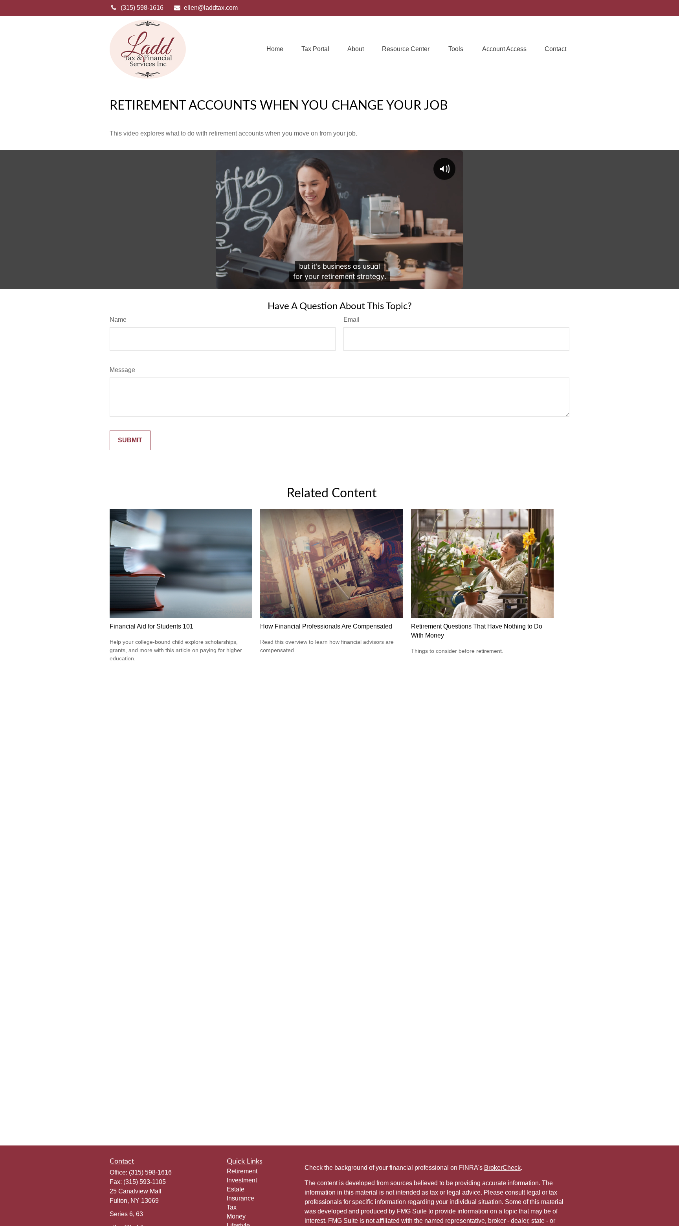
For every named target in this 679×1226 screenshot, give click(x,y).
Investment (242, 1180)
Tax (232, 1207)
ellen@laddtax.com (211, 7)
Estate (235, 1189)
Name (118, 319)
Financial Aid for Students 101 (151, 626)
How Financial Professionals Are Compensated (326, 626)
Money (236, 1216)
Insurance (240, 1198)
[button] (274, 49)
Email (351, 319)
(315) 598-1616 (142, 7)
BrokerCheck (502, 1167)
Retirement (242, 1171)
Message (122, 370)
